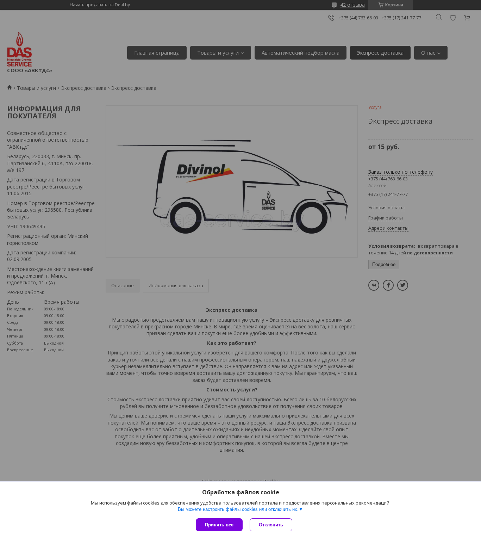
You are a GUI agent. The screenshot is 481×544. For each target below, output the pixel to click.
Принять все (219, 524)
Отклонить (271, 524)
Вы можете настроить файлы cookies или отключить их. (238, 509)
